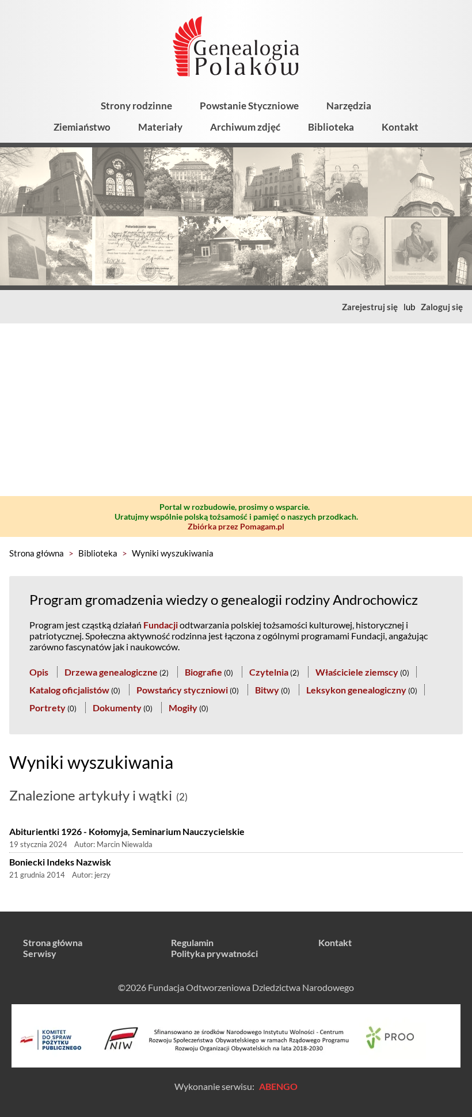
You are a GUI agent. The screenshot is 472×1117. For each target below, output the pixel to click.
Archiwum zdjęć (245, 127)
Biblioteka (331, 127)
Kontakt (400, 127)
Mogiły (183, 707)
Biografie (203, 671)
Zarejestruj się (370, 307)
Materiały (160, 127)
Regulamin (192, 942)
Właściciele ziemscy (356, 671)
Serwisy (39, 953)
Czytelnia (268, 671)
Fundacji (160, 624)
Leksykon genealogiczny (356, 689)
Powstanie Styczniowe (249, 106)
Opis (38, 671)
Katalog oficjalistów (69, 689)
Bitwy (267, 689)
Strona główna (36, 553)
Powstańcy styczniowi (182, 689)
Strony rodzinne (136, 106)
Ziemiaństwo (82, 127)
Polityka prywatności (214, 953)
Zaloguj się (442, 307)
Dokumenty (117, 707)
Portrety (47, 707)
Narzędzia (348, 106)
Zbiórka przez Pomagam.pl (236, 526)
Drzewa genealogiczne (111, 671)
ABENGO (278, 1086)
